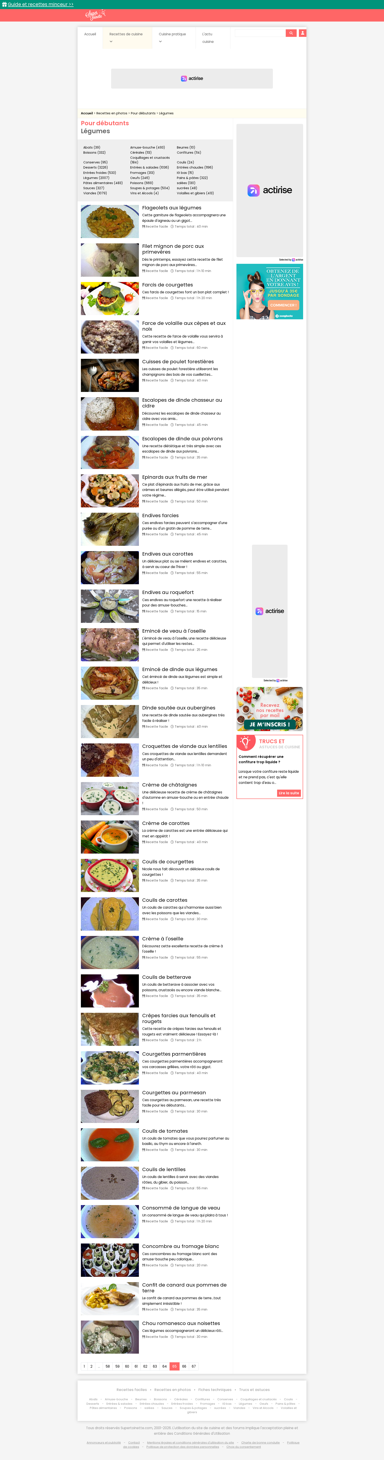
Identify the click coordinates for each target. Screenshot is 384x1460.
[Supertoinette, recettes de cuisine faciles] (95, 15)
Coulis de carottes (164, 900)
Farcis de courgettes (167, 284)
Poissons (130, 1408)
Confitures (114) (189, 152)
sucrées (220, 1408)
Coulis (288, 1399)
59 (117, 1366)
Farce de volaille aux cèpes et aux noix (184, 326)
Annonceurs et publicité (104, 1442)
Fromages (207, 1404)
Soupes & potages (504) (150, 188)
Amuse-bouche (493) (147, 147)
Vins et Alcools (263, 1408)
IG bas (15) (185, 173)
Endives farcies (160, 515)
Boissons (160, 1399)
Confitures (202, 1399)
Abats (93, 1399)
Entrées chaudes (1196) (195, 167)
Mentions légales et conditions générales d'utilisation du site (190, 1442)
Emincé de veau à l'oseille (174, 631)
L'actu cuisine (208, 38)
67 (194, 1366)
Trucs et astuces (254, 1389)
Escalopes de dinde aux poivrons (182, 438)
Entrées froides (182, 1404)
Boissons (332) (94, 152)
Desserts (92, 1404)
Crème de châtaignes (169, 784)
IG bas (227, 1404)
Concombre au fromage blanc (180, 1246)
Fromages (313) (142, 173)
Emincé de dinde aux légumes (179, 669)
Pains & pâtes (285, 1404)
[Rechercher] (291, 33)
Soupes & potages (193, 1408)
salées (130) (186, 183)
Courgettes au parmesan (174, 1092)
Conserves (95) (95, 162)
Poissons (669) (141, 183)
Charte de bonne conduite (260, 1442)
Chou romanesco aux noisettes (181, 1323)
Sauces (167, 1408)
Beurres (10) (186, 147)
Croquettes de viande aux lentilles (184, 746)
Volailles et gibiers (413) (195, 193)
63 (155, 1366)
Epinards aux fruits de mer (174, 477)
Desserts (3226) (95, 167)
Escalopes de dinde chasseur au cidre (182, 403)
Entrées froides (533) (99, 173)
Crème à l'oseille (162, 938)
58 (108, 1366)
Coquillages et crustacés (258, 1399)
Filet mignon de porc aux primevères (173, 249)
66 (184, 1366)
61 (136, 1366)
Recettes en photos (112, 113)
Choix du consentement (243, 1447)
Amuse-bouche (116, 1399)
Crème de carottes (166, 823)
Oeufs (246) (140, 178)
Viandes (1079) (95, 193)
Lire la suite (289, 793)
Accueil (90, 34)
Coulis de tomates (165, 1131)
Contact (134, 1442)
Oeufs (264, 1404)
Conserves (225, 1399)
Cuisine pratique (172, 34)
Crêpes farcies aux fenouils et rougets (179, 1018)
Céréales (181, 1399)
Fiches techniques (215, 1389)
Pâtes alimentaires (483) (103, 183)
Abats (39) (91, 147)
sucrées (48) (187, 188)
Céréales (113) (141, 152)
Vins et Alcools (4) (144, 193)
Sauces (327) (93, 188)
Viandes (239, 1408)
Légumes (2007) (96, 178)
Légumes (166, 113)
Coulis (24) (185, 162)
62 (145, 1366)
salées (149, 1408)
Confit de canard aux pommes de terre (184, 1287)
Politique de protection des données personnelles (182, 1447)
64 (164, 1366)
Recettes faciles (132, 1389)
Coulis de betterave (166, 977)
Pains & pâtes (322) (192, 178)
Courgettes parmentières (174, 1054)
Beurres (141, 1399)
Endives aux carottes (167, 553)
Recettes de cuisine (126, 34)
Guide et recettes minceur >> (41, 4)
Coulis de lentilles (164, 1169)
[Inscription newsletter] (269, 709)
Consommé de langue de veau (181, 1207)
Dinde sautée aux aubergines (178, 707)
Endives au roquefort (168, 592)
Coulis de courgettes (168, 861)
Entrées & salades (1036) (149, 167)
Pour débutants (143, 113)
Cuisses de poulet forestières (178, 361)
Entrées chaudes (152, 1404)
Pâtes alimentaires (103, 1408)
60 (127, 1366)
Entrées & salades (119, 1404)
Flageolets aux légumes (171, 207)
